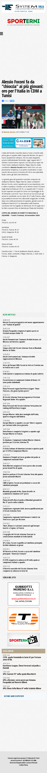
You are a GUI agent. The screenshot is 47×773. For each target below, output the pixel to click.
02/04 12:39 (22, 500)
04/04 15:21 (19, 491)
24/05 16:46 (22, 405)
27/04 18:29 (21, 457)
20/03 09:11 (21, 551)
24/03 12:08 (19, 534)
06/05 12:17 (21, 440)
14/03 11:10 (20, 568)
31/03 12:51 (23, 508)
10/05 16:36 (22, 687)
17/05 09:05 (22, 422)
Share (6, 101)
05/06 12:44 (22, 657)
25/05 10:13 (21, 397)
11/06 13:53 (23, 365)
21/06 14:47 (22, 339)
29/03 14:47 (21, 517)
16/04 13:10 (21, 482)
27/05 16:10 (21, 388)
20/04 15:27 (22, 465)
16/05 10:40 (21, 431)
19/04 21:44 (23, 474)
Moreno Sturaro (9, 132)
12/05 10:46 (19, 680)
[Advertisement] (23, 54)
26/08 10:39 (23, 322)
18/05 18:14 (21, 665)
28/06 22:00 (20, 330)
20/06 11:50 (22, 348)
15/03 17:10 (21, 560)
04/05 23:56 (23, 448)
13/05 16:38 (19, 673)
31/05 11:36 (21, 380)
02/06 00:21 (23, 372)
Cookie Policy (23, 765)
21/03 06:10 (23, 542)
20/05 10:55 (21, 414)
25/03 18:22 (21, 525)
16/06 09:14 (19, 356)
